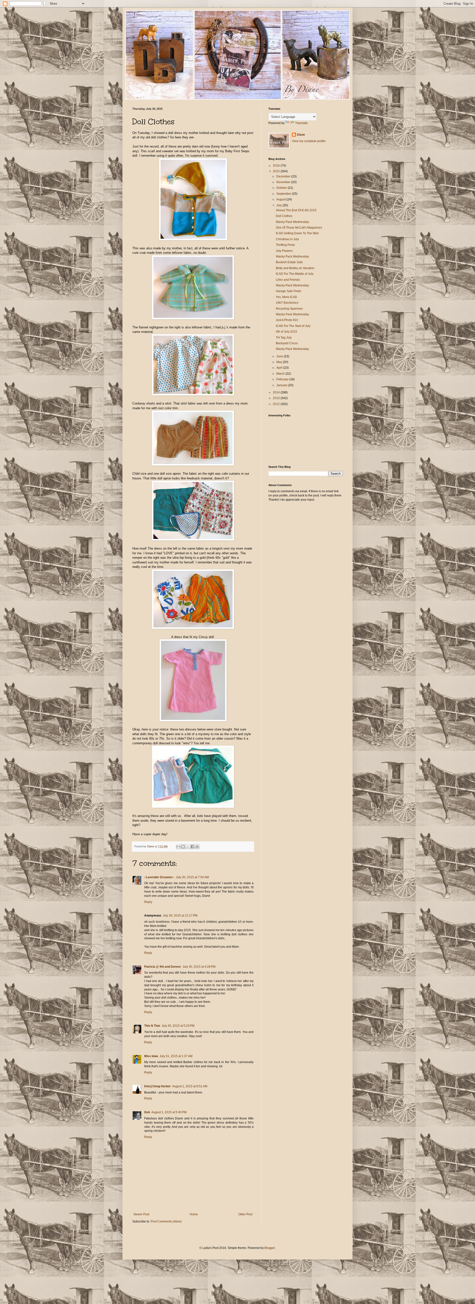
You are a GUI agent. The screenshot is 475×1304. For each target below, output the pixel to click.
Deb (147, 1112)
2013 (277, 398)
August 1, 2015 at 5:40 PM (169, 1112)
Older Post (245, 1214)
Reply (148, 902)
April (279, 367)
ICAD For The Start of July (293, 326)
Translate (301, 123)
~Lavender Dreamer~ (159, 877)
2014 (277, 392)
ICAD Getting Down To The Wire (297, 233)
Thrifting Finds (285, 245)
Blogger (269, 1248)
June (280, 356)
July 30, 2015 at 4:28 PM (199, 966)
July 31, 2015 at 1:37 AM (176, 1056)
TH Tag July (284, 337)
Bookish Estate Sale (289, 262)
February (282, 379)
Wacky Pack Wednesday (292, 222)
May (279, 362)
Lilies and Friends (288, 279)
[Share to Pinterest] (197, 846)
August (281, 199)
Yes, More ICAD (286, 297)
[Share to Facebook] (192, 846)
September (284, 193)
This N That (152, 1025)
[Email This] (178, 846)
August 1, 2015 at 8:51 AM (189, 1086)
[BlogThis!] (183, 846)
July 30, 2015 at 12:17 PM (180, 915)
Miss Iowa (151, 1056)
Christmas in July (287, 239)
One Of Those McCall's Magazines (299, 227)
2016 (277, 165)
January (282, 385)
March (280, 373)
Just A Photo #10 (287, 320)
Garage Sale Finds (288, 291)
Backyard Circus (287, 343)
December (283, 176)
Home (194, 1214)
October (282, 188)
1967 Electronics (287, 302)
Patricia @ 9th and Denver (162, 966)
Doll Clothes (284, 216)
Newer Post (141, 1214)
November (283, 182)
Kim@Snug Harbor (157, 1086)
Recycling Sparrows (289, 308)
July (279, 205)
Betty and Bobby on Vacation (295, 268)
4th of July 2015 (286, 331)
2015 (277, 171)
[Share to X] (187, 846)
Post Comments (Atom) (166, 1221)
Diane (301, 134)
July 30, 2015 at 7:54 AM (192, 877)
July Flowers (284, 251)
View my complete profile (309, 141)
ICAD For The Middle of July (294, 274)
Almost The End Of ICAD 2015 (296, 210)
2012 (277, 404)
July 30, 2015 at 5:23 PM (178, 1025)
